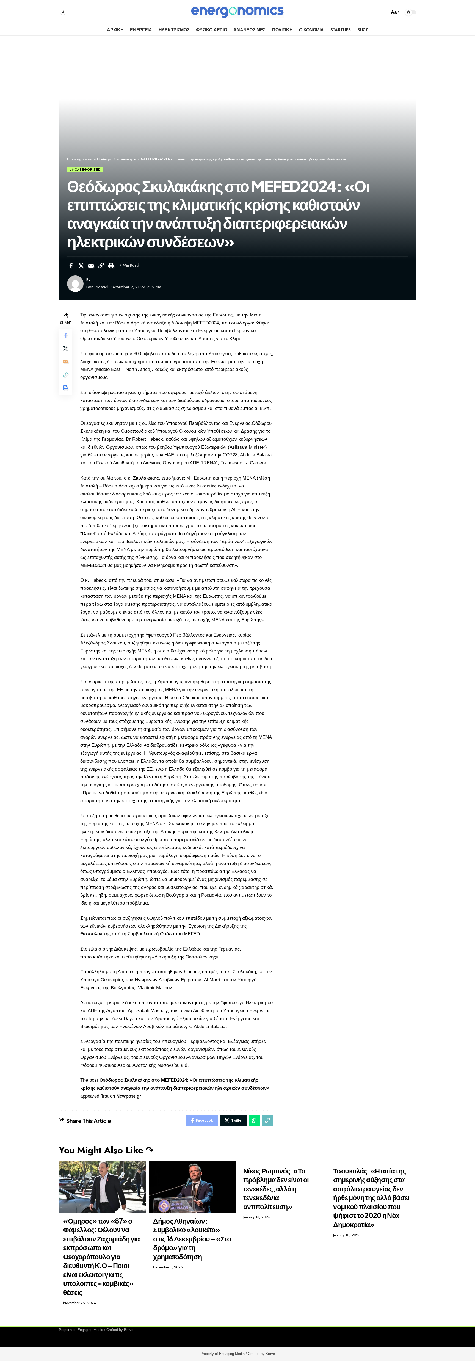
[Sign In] (63, 12)
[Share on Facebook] (71, 265)
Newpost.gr (128, 1096)
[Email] (91, 265)
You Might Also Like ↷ (106, 1150)
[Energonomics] (237, 12)
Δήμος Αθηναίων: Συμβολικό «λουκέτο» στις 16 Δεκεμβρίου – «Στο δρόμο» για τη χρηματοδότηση (192, 1238)
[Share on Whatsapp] (254, 1120)
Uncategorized (85, 169)
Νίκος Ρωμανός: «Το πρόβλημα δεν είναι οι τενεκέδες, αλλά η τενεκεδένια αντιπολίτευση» (276, 1188)
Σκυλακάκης (145, 478)
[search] (384, 12)
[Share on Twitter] (81, 265)
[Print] (111, 265)
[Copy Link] (101, 265)
